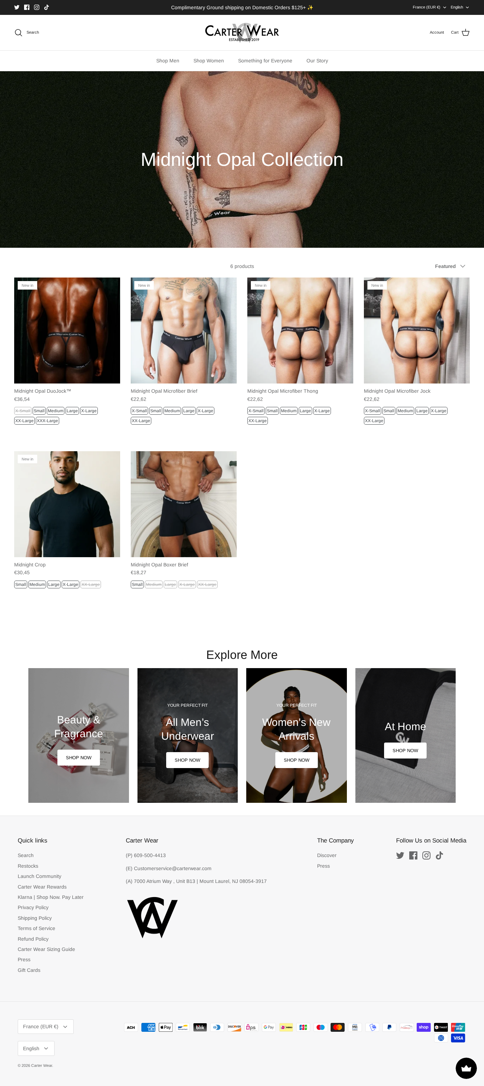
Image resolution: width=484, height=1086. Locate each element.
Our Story (317, 60)
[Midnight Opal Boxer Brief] (184, 504)
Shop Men (167, 60)
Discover (327, 855)
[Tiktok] (46, 7)
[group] (78, 735)
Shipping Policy (35, 918)
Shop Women (208, 60)
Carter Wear (41, 1065)
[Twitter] (16, 7)
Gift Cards (29, 970)
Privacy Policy (33, 907)
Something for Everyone (265, 60)
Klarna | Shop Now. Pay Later (51, 897)
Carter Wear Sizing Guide (46, 949)
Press (24, 959)
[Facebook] (26, 7)
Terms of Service (36, 928)
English (457, 7)
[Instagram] (36, 7)
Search (26, 855)
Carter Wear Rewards (42, 887)
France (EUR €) (426, 7)
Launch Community (39, 876)
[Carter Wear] (242, 32)
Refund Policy (33, 939)
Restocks (28, 866)
